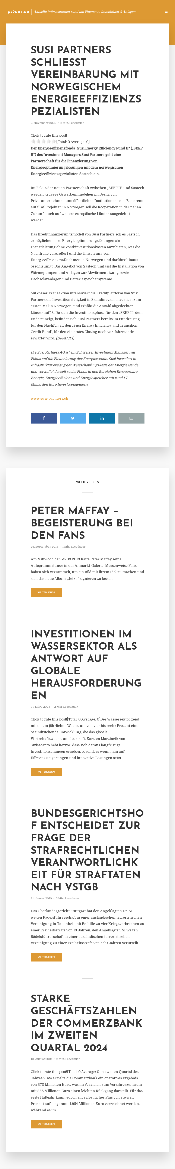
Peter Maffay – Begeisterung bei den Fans (82, 523)
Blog (90, 11)
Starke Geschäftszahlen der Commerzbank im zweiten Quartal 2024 (86, 1024)
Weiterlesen (46, 593)
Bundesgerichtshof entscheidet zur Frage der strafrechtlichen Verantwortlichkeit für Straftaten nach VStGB (87, 851)
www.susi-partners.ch (49, 398)
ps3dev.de (18, 11)
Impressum (126, 11)
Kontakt (107, 11)
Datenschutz (149, 11)
